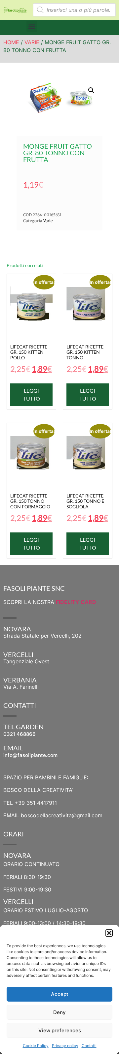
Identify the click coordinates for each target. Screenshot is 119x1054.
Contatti (89, 1045)
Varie (31, 42)
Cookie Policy (36, 1045)
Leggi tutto (31, 394)
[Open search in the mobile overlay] (74, 9)
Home (11, 42)
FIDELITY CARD (76, 602)
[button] (109, 933)
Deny (59, 1012)
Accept (59, 994)
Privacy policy (65, 1045)
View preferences (59, 1030)
